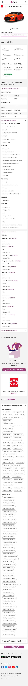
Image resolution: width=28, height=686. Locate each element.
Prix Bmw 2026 (6, 465)
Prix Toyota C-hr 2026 (8, 595)
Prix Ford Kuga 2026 (7, 561)
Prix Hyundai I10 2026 (8, 612)
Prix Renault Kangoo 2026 (9, 511)
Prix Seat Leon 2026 (8, 573)
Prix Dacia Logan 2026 (8, 503)
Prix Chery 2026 (7, 468)
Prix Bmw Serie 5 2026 (8, 632)
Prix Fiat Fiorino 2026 (8, 545)
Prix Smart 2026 (7, 420)
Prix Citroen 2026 (18, 434)
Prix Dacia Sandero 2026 (9, 505)
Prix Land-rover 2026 (8, 485)
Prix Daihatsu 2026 (7, 473)
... (4, 399)
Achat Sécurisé (9, 673)
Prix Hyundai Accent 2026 (9, 528)
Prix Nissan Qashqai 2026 (9, 519)
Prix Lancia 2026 (18, 482)
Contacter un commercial (15, 647)
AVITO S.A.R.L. (5, 678)
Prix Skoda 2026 (17, 417)
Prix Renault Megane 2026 (9, 598)
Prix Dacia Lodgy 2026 (8, 547)
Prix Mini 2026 (18, 490)
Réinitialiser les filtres (15, 369)
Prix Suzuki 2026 (19, 426)
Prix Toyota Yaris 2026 (8, 525)
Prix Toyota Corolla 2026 (9, 618)
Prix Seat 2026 (6, 417)
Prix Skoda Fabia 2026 (8, 634)
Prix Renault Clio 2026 (8, 497)
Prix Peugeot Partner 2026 (9, 533)
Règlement (18, 673)
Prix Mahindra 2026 (17, 451)
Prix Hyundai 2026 (17, 445)
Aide (2, 673)
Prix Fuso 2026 (6, 443)
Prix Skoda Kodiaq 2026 (8, 626)
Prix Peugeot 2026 (17, 412)
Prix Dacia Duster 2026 (8, 508)
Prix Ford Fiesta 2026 (8, 567)
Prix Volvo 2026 (6, 434)
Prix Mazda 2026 (7, 490)
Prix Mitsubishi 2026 (7, 457)
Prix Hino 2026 (6, 445)
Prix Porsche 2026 (7, 414)
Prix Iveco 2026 (17, 448)
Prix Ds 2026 (6, 476)
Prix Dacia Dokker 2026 (8, 500)
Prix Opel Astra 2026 (8, 592)
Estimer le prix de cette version (14, 35)
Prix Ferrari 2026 (16, 476)
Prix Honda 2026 (7, 479)
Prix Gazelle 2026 (18, 443)
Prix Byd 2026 (17, 465)
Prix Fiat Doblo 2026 (8, 570)
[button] (14, 88)
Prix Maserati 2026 (18, 487)
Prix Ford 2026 (16, 440)
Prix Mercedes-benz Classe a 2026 (11, 584)
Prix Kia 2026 (6, 451)
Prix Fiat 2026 (6, 440)
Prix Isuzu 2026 (6, 448)
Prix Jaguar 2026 (18, 479)
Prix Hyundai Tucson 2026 (9, 522)
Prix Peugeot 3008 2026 (9, 539)
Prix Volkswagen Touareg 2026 (10, 559)
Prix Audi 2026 (20, 462)
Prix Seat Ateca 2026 (8, 601)
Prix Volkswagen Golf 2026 (9, 578)
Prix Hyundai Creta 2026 (9, 587)
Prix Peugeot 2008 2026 (9, 615)
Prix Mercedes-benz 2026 (9, 454)
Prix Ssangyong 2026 (8, 423)
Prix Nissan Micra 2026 (8, 576)
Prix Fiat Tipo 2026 (7, 604)
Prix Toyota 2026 (7, 428)
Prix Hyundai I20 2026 (8, 536)
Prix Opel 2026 (6, 412)
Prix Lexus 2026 (7, 487)
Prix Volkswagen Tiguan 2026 (10, 556)
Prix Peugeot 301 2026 (8, 553)
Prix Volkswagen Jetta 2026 (9, 623)
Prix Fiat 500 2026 (7, 590)
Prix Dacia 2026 (6, 437)
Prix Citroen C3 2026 (8, 517)
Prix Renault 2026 (19, 414)
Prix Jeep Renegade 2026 (9, 606)
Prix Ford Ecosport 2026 (8, 620)
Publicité (3, 676)
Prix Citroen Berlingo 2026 (9, 542)
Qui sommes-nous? (13, 676)
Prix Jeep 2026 (6, 482)
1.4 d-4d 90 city (11, 399)
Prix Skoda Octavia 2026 (9, 550)
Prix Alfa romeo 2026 (8, 462)
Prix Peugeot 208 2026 (8, 514)
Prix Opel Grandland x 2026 (9, 629)
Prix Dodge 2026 (19, 473)
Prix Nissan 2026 (20, 457)
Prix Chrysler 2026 (7, 471)
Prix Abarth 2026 (7, 459)
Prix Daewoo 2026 (19, 471)
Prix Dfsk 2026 (17, 437)
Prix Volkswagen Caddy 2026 (10, 531)
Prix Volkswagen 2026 (8, 431)
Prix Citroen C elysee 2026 (9, 581)
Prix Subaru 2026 (7, 426)
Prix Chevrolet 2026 (19, 468)
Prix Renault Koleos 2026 (9, 564)
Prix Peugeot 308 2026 (8, 609)
